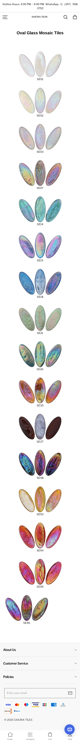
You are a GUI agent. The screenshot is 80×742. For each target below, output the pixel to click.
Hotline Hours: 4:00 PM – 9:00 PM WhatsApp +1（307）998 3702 (40, 6)
